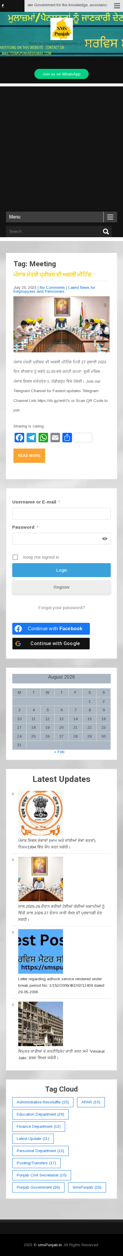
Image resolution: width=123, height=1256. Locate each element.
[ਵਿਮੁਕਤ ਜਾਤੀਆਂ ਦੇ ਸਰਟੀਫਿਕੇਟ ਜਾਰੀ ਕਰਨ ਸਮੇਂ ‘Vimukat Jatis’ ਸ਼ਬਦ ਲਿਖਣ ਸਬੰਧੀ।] (40, 1025)
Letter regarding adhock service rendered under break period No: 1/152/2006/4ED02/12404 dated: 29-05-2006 (61, 985)
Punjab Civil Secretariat (42, 1175)
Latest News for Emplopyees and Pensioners (54, 289)
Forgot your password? (61, 607)
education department (40, 1114)
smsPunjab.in (50, 1245)
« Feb (59, 752)
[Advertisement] (61, 147)
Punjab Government (38, 1187)
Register (61, 587)
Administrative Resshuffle (43, 1102)
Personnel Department (40, 1151)
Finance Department (39, 1126)
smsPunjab (87, 1187)
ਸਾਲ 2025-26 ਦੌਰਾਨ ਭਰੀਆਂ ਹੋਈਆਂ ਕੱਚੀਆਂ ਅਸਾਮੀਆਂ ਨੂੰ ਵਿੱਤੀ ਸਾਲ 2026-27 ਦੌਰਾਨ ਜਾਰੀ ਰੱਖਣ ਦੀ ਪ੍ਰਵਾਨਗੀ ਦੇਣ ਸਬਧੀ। (61, 913)
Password (25, 527)
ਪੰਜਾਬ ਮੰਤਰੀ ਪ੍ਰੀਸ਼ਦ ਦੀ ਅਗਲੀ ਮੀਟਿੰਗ (52, 274)
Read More (29, 456)
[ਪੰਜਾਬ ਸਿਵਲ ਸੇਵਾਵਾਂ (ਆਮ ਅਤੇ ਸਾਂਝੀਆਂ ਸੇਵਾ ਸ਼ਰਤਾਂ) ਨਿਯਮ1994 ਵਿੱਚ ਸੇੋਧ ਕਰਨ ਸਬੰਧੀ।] (40, 814)
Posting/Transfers (36, 1163)
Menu (14, 216)
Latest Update (33, 1138)
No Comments (52, 287)
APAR (91, 1102)
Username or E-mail (36, 501)
